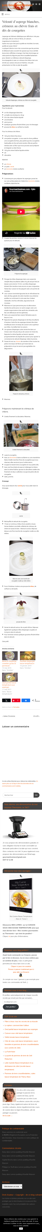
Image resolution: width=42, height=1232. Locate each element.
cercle (12, 167)
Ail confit (36, 716)
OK (36, 795)
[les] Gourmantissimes (17, 5)
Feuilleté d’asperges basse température (27, 662)
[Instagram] (39, 4)
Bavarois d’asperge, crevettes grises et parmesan (9, 663)
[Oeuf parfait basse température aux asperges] (10, 677)
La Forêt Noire (10, 1052)
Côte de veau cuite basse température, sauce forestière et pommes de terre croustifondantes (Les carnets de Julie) (22, 1044)
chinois (8, 164)
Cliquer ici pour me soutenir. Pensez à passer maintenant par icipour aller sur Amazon (21, 969)
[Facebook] (29, 4)
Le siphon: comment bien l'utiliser (17, 1025)
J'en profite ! (11, 1007)
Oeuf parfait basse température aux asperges (9, 685)
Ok (21, 1228)
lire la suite (8, 1116)
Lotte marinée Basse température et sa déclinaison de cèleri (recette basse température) (19, 1066)
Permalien (16, 707)
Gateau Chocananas (8, 716)
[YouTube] (36, 4)
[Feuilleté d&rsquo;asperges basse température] (28, 655)
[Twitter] (32, 4)
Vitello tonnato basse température (17, 1037)
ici (9, 936)
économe (9, 169)
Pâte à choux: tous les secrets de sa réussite (21, 1021)
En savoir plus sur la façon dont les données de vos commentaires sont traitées (20, 783)
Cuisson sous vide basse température (18, 1033)
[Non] (39, 1224)
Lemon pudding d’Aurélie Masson (23, 1152)
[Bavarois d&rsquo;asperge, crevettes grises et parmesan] (10, 655)
